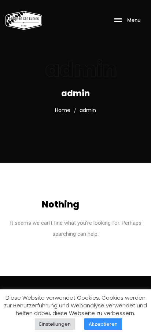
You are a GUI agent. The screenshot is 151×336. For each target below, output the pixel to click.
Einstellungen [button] (55, 324)
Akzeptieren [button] (103, 324)
